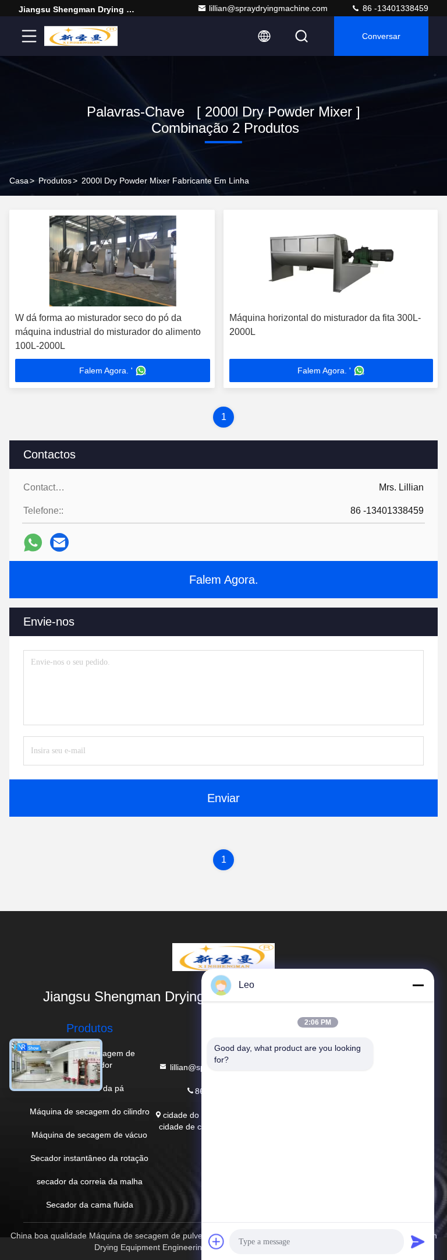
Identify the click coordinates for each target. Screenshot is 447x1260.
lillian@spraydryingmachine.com (268, 8)
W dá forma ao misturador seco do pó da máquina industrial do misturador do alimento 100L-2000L (108, 332)
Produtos (55, 180)
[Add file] (216, 1241)
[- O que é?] (33, 543)
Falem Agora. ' (106, 370)
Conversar (381, 36)
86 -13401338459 (394, 8)
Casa (19, 180)
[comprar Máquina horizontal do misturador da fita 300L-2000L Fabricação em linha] (331, 261)
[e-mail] (59, 542)
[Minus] (418, 985)
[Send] (418, 1241)
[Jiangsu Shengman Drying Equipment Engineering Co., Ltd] (81, 36)
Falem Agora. (223, 579)
